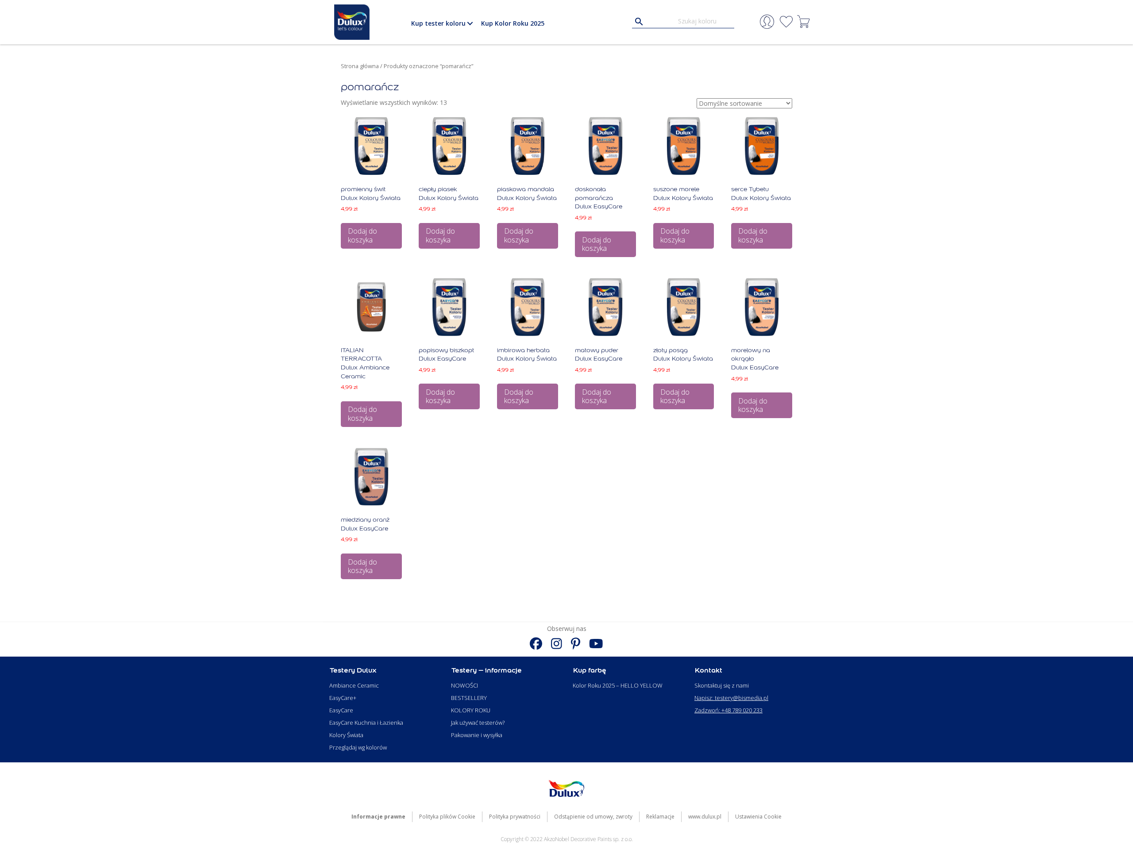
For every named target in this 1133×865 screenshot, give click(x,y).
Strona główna (360, 66)
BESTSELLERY (469, 698)
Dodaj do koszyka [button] (362, 235)
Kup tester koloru (438, 23)
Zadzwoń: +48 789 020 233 (728, 710)
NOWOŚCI (464, 685)
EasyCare (341, 710)
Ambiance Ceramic (354, 685)
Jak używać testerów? (478, 723)
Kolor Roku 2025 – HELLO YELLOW (618, 685)
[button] (470, 23)
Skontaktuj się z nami (721, 685)
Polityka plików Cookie (447, 816)
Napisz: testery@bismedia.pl (731, 698)
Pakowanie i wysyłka (476, 735)
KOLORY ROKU (470, 710)
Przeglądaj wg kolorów (358, 747)
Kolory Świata (346, 735)
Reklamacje (660, 816)
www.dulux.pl (704, 816)
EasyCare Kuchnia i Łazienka (366, 723)
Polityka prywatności (514, 816)
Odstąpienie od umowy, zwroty (593, 816)
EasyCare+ (342, 698)
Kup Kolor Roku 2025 (512, 23)
